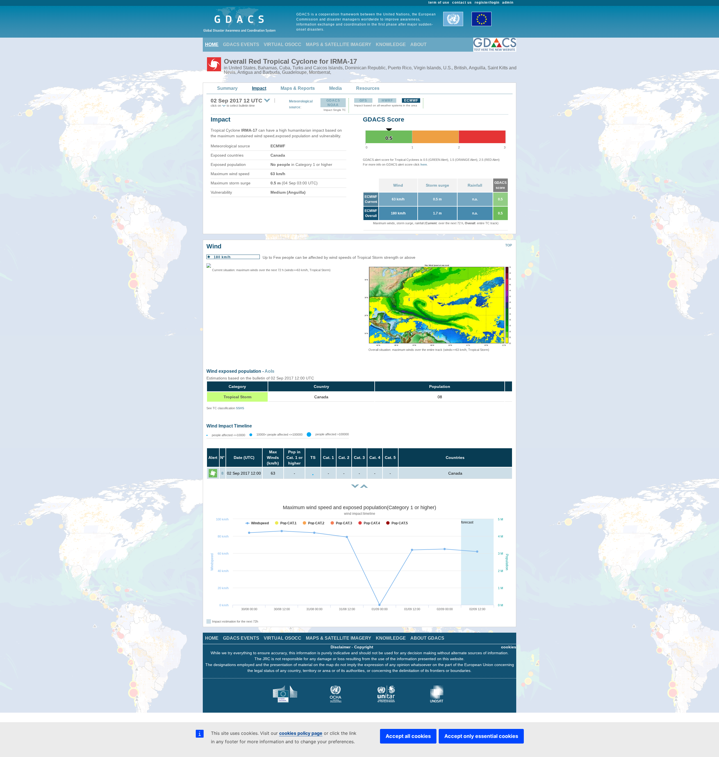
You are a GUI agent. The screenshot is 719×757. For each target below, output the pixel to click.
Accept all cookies (408, 736)
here (423, 164)
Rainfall (475, 185)
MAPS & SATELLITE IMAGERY (338, 44)
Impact (259, 88)
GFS (363, 100)
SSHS (240, 408)
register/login (487, 2)
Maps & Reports (298, 88)
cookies (508, 647)
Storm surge (437, 185)
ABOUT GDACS (427, 638)
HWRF (387, 100)
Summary (227, 88)
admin (507, 2)
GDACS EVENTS (241, 44)
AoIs (269, 371)
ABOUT (418, 44)
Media (335, 88)
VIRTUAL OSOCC (282, 44)
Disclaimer (341, 647)
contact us (462, 2)
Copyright (363, 647)
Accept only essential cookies (481, 736)
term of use (439, 2)
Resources (367, 88)
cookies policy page (300, 733)
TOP (508, 245)
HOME (212, 44)
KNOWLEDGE (391, 44)
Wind (398, 185)
